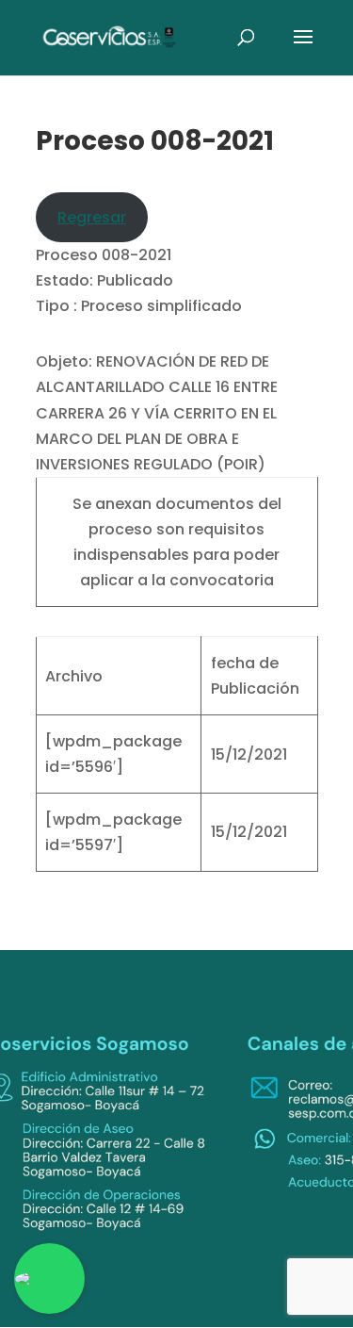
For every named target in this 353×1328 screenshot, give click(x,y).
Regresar (91, 217)
